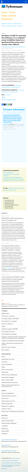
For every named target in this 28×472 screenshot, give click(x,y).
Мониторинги (5, 398)
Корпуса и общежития (7, 323)
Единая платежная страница (9, 347)
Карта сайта (4, 468)
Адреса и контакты (16, 458)
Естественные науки (9, 201)
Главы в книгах (9, 15)
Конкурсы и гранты (6, 408)
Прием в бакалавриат (7, 364)
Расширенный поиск (17, 23)
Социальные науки (9, 206)
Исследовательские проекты (9, 395)
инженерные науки (17, 177)
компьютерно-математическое (10, 178)
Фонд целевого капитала (8, 331)
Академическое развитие (8, 406)
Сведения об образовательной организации (13, 340)
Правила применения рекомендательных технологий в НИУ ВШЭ (11, 465)
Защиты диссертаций (7, 403)
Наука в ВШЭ (20, 25)
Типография (5, 426)
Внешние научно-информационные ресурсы (13, 411)
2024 (20, 188)
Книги (4, 12)
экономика (21, 180)
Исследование (9, 268)
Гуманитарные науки (9, 200)
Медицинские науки (9, 203)
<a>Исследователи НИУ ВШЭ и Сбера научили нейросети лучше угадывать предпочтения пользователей (13, 279)
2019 (12, 190)
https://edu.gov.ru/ (6, 445)
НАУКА (4, 390)
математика (20, 178)
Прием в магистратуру (7, 369)
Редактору (24, 470)
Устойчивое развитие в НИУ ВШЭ (10, 318)
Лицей (3, 356)
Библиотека (5, 418)
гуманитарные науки (7, 177)
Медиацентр (5, 428)
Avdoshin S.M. (6, 124)
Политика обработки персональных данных (11, 462)
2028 (9, 188)
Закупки (4, 326)
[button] (3, 112)
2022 (4, 190)
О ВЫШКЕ (4, 311)
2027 (12, 188)
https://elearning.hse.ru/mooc (9, 450)
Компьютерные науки (15, 87)
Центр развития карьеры (8, 377)
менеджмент (6, 180)
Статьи (12, 12)
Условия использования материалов (10, 460)
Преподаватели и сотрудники (9, 321)
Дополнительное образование (9, 374)
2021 (7, 190)
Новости (4, 213)
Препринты (7, 19)
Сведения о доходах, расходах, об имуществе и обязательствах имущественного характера (14, 337)
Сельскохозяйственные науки (12, 204)
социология (15, 180)
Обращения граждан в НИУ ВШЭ (10, 329)
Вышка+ (3, 367)
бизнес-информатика (8, 172)
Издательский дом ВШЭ (8, 420)
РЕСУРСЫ (4, 415)
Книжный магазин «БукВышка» (9, 423)
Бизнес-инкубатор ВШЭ (7, 380)
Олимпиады (4, 362)
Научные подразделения (8, 393)
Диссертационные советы (8, 401)
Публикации (14, 6)
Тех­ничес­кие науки (9, 207)
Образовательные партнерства (10, 382)
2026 (15, 188)
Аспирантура (5, 372)
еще (15, 190)
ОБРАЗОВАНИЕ (6, 354)
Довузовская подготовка (8, 359)
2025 (17, 188)
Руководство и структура (8, 316)
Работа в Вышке (5, 350)
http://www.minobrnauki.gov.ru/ (9, 439)
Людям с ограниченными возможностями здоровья (12, 343)
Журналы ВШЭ (5, 431)
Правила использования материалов (9, 25)
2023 (23, 188)
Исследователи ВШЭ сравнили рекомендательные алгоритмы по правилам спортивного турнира (11, 248)
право (10, 180)
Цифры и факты (5, 313)
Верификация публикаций (7, 23)
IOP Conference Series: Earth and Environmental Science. (14, 47)
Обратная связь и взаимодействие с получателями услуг (11, 385)
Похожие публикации (13, 109)
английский (7, 94)
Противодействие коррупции (9, 334)
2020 (9, 190)
